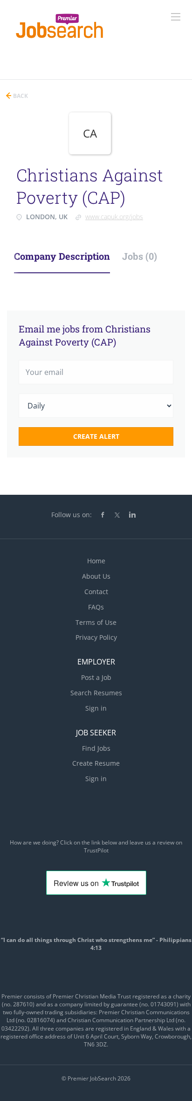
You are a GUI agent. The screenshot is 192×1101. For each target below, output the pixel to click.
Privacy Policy (96, 637)
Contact (96, 591)
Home (96, 560)
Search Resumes (96, 692)
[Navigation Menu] (175, 16)
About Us (96, 576)
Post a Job (96, 677)
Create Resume (96, 763)
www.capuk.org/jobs (114, 216)
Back (20, 96)
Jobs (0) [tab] (139, 256)
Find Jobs (96, 748)
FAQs (96, 606)
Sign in (96, 708)
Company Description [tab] (62, 256)
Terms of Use (96, 622)
